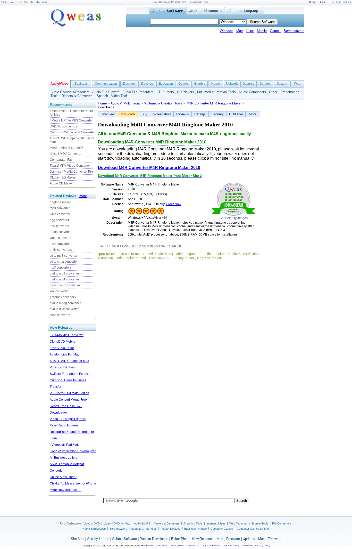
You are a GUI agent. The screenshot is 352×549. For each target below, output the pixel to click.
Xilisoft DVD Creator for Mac (69, 361)
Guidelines (247, 545)
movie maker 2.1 (160, 258)
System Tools (259, 523)
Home (215, 83)
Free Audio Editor (62, 348)
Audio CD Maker (61, 183)
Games (275, 31)
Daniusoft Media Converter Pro (71, 171)
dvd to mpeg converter (65, 303)
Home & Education (94, 528)
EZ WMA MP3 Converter (66, 335)
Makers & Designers (167, 523)
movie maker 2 (239, 254)
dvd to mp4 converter (64, 279)
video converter (60, 238)
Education (166, 83)
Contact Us (193, 545)
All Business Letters (63, 457)
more (83, 196)
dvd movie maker (160, 254)
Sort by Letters (98, 539)
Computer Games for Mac (253, 528)
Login (323, 2)
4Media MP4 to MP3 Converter (71, 120)
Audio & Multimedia (125, 103)
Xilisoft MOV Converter (65, 154)
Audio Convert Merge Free (68, 399)
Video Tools (120, 96)
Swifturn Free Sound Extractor (70, 374)
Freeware (233, 539)
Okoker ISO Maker (62, 177)
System (282, 83)
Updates (249, 539)
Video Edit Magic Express (68, 419)
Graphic (199, 83)
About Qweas (7, 2)
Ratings (200, 114)
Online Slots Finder (63, 477)
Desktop (129, 83)
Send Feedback (343, 2)
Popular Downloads (154, 539)
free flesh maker (212, 254)
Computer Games (222, 528)
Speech (102, 96)
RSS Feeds (27, 2)
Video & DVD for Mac (117, 523)
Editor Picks (180, 539)
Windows (226, 31)
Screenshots (162, 114)
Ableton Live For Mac (64, 354)
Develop (147, 83)
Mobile (262, 31)
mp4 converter (60, 244)
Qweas (111, 545)
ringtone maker (60, 202)
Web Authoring (238, 523)
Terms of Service (210, 545)
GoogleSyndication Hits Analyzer (73, 451)
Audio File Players (106, 92)
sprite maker (106, 254)
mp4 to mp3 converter (65, 285)
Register (313, 2)
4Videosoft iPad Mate (65, 445)
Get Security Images (234, 218)
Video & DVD (91, 523)
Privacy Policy (262, 545)
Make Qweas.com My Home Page (169, 2)
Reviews (182, 114)
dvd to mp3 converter (64, 273)
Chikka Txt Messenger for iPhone (73, 483)
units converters (61, 250)
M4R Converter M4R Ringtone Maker (214, 103)
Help (331, 2)
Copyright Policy (230, 545)
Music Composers (252, 92)
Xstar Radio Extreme (64, 425)
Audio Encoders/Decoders (70, 92)
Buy (144, 114)
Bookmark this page (198, 2)
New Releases (203, 539)
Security (248, 83)
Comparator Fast (61, 160)
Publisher (236, 114)
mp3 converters (60, 267)
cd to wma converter (64, 261)
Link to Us (161, 545)
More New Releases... (65, 490)
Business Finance (195, 528)
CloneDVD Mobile (62, 341)
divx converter (59, 226)
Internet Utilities (215, 523)
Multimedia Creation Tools (216, 92)
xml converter (59, 291)
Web (297, 83)
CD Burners (165, 92)
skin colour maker (131, 254)
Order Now (173, 204)
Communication (106, 83)
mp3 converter (60, 208)
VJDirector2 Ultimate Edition (69, 393)
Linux (250, 31)
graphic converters (63, 297)
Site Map (77, 539)
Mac (239, 31)
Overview (107, 114)
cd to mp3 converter (63, 255)
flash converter (60, 315)
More (252, 114)
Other (273, 92)
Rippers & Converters (78, 96)
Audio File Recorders (138, 92)
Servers (265, 83)
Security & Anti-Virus (144, 528)
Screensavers (294, 31)
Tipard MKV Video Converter (70, 165)
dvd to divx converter (64, 309)
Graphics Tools (193, 523)
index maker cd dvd (131, 258)
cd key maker (184, 258)
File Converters (281, 523)
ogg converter (59, 220)
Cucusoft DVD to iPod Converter (72, 132)
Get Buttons (147, 545)
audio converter (61, 232)
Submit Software (124, 539)
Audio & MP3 (142, 523)
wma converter (60, 214)
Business (81, 83)
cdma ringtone (186, 254)
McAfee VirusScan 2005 (66, 148)
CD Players (185, 92)
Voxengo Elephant (63, 367)
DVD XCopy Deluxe (64, 126)
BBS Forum (41, 2)
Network (232, 83)
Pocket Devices (170, 528)
